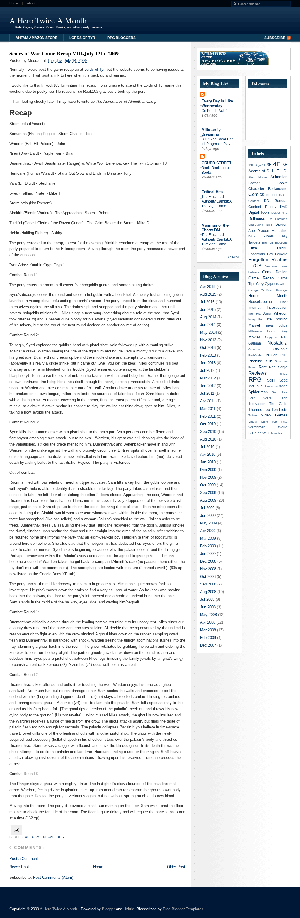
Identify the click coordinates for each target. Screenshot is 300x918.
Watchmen (256, 427)
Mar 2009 (208, 538)
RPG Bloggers (121, 38)
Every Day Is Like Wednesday (217, 103)
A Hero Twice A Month (48, 20)
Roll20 (283, 373)
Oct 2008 (208, 576)
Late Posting (275, 319)
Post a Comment (23, 858)
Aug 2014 (208, 317)
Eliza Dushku (267, 248)
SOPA (283, 386)
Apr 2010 (207, 454)
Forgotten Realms (267, 259)
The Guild (278, 404)
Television (256, 403)
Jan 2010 (208, 462)
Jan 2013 (208, 363)
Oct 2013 (208, 347)
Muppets (271, 337)
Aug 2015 (208, 294)
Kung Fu (255, 319)
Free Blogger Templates (183, 909)
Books (282, 183)
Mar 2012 (208, 378)
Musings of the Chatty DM (215, 227)
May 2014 (208, 332)
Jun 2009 (208, 515)
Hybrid (128, 909)
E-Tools (268, 236)
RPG (60, 836)
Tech (283, 398)
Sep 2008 (208, 584)
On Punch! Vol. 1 (215, 111)
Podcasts (281, 361)
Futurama (271, 266)
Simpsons (271, 386)
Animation (278, 177)
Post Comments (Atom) (53, 877)
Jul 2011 (207, 393)
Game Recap (43, 836)
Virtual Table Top (262, 421)
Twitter (252, 415)
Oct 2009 (208, 485)
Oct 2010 (208, 424)
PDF (283, 355)
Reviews (257, 373)
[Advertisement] (218, 19)
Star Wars (260, 398)
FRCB (255, 265)
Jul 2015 (207, 302)
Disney (270, 207)
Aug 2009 (208, 500)
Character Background (267, 188)
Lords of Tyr (82, 38)
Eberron (267, 242)
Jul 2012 (207, 370)
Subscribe (274, 38)
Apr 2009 (207, 531)
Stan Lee (279, 392)
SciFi (271, 380)
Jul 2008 (207, 599)
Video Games (274, 415)
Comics (256, 194)
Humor (283, 301)
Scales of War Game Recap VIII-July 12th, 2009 (64, 53)
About (31, 3)
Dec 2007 (208, 645)
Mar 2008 (208, 630)
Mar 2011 (208, 408)
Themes (255, 409)
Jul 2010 (207, 447)
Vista (284, 421)
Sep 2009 (208, 492)
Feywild (281, 254)
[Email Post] (15, 829)
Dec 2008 (208, 561)
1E (264, 165)
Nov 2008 (208, 569)
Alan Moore (257, 177)
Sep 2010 (208, 431)
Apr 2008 (207, 622)
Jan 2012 (208, 386)
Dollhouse (256, 218)
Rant (263, 367)
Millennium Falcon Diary (267, 331)
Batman (254, 183)
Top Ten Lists (275, 409)
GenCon (281, 284)
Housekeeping (260, 301)
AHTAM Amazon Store (36, 38)
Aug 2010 (208, 439)
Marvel (254, 325)
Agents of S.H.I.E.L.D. (267, 171)
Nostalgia (277, 342)
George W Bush (260, 290)
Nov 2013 (208, 340)
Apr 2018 (207, 286)
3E (269, 165)
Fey (270, 254)
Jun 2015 (208, 309)
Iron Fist (254, 313)
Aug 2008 (208, 592)
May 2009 (208, 523)
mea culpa (277, 325)
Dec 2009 (208, 470)
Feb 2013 (208, 355)
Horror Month (267, 295)
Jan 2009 (208, 553)
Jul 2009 (207, 508)
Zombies (276, 433)
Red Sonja (278, 367)
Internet (254, 307)
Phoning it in (260, 361)
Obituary (254, 349)
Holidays (281, 290)
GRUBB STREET (216, 163)
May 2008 (208, 614)
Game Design (274, 272)
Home (13, 3)
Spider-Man (258, 392)
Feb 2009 (208, 546)
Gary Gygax (265, 284)
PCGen (271, 355)
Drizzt (252, 236)
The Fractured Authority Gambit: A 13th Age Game (216, 201)
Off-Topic (280, 349)
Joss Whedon (275, 313)
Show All (233, 256)
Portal (252, 367)
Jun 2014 (208, 325)
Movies (254, 337)
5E (285, 165)
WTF (266, 433)
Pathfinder (255, 355)
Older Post (176, 867)
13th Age (254, 165)
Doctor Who (279, 212)
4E (27, 836)
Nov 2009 (208, 477)
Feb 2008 (208, 637)
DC (268, 195)
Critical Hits (212, 192)
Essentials (256, 254)
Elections (281, 242)
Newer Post (19, 867)
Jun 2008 (208, 607)
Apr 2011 (207, 401)
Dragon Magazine (272, 230)
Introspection (277, 307)
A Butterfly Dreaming (211, 131)
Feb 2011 (208, 416)
